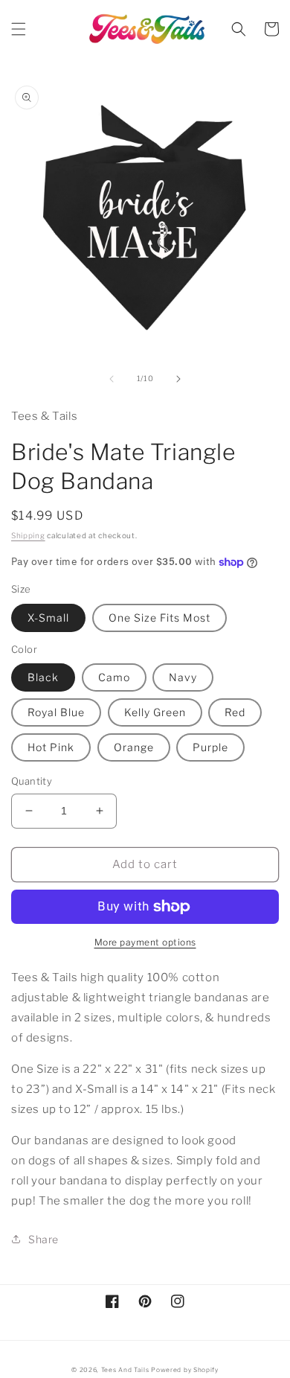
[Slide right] (178, 379)
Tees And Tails (125, 1370)
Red (235, 712)
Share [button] (43, 1239)
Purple (210, 747)
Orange (134, 747)
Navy (183, 677)
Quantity (31, 781)
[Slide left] (111, 379)
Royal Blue (56, 712)
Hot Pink (51, 747)
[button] (18, 29)
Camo (114, 677)
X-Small (48, 617)
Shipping (28, 535)
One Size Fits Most (159, 617)
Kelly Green (155, 712)
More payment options (145, 942)
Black (43, 677)
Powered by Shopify (185, 1370)
